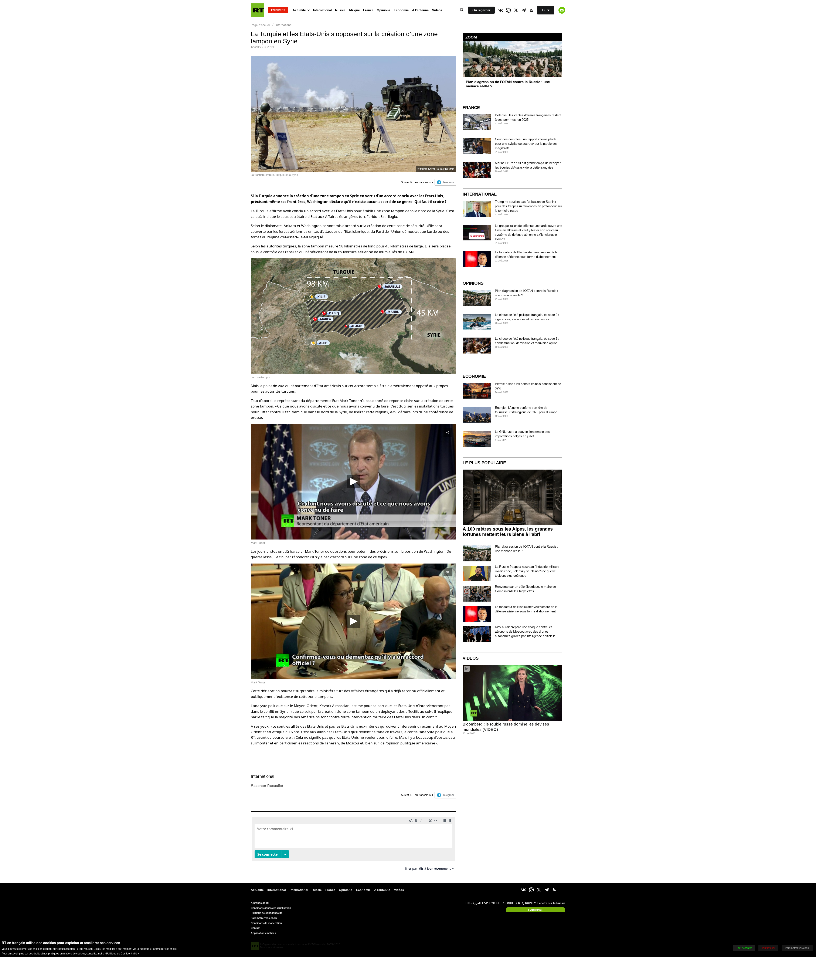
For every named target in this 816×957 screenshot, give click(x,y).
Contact (255, 928)
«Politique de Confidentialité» (122, 953)
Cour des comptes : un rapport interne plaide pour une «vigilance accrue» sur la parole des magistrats (526, 143)
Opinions (383, 10)
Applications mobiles (263, 933)
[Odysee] (508, 10)
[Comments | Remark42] (353, 845)
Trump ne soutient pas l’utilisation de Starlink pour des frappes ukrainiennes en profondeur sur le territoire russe (528, 206)
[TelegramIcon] (523, 10)
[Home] (257, 10)
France (368, 10)
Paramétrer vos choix (264, 918)
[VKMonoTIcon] (500, 10)
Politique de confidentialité (266, 913)
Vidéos (437, 10)
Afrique (354, 10)
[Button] (561, 10)
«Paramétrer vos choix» (163, 948)
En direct (278, 10)
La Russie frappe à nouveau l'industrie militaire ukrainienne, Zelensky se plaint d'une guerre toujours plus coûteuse (527, 571)
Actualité (299, 10)
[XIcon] (516, 10)
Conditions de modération (266, 923)
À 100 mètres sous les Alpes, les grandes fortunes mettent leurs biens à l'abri (508, 531)
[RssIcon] (531, 10)
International (322, 10)
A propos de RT (260, 903)
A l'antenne (420, 10)
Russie (340, 10)
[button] (353, 481)
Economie (401, 10)
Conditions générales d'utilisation (271, 908)
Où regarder (481, 10)
